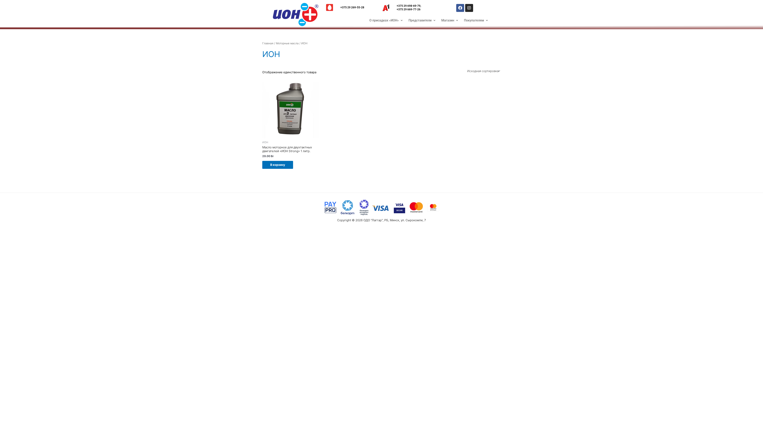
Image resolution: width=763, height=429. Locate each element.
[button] (386, 20)
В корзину (277, 165)
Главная (267, 43)
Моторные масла (287, 43)
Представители (420, 20)
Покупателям (474, 20)
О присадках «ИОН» (384, 20)
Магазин (447, 20)
